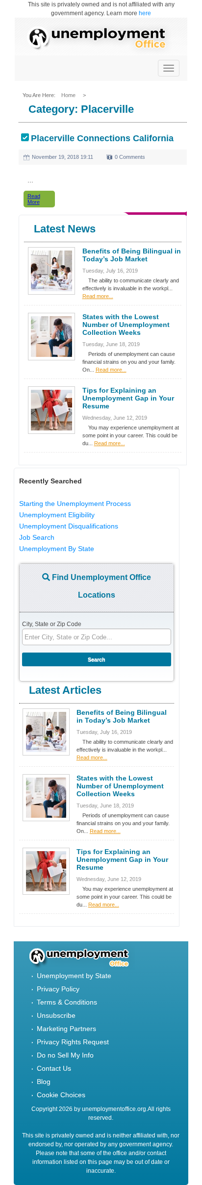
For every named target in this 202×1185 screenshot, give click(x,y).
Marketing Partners (66, 1029)
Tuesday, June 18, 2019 (111, 344)
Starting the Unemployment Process (75, 503)
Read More (33, 199)
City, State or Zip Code (51, 624)
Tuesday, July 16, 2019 (110, 271)
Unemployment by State (74, 976)
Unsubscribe (56, 1015)
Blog (43, 1081)
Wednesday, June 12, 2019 (114, 418)
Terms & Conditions (67, 1002)
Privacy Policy (58, 989)
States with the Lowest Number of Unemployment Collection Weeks (126, 324)
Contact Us (54, 1068)
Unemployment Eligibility (57, 515)
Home (69, 95)
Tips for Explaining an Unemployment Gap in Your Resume (128, 398)
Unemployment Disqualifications (68, 526)
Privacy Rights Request (73, 1042)
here (145, 13)
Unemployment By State (56, 549)
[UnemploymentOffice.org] (101, 39)
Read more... (97, 296)
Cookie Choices (61, 1095)
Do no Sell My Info (65, 1055)
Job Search (36, 537)
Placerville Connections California (102, 138)
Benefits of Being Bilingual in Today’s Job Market (131, 255)
